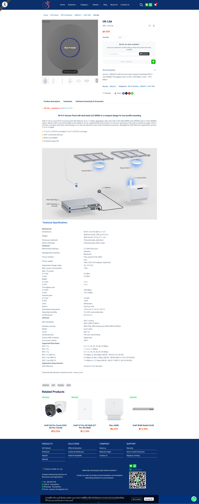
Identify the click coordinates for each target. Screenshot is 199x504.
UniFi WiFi (87, 15)
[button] (141, 5)
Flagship (61, 385)
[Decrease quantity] (116, 37)
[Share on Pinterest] (129, 93)
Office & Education (75, 448)
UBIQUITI (78, 15)
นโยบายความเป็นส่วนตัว (55, 500)
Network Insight (105, 452)
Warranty (130, 448)
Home (46, 15)
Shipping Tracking (133, 456)
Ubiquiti (45, 456)
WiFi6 (68, 385)
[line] (146, 4)
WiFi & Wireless (66, 15)
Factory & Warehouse (76, 452)
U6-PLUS (69, 108)
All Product (54, 15)
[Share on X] (126, 93)
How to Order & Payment (135, 452)
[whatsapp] (150, 4)
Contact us (103, 456)
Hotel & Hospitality (75, 456)
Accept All (148, 499)
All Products (46, 448)
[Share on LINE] (132, 93)
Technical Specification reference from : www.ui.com (62, 372)
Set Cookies (137, 499)
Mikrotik (45, 459)
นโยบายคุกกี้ (69, 500)
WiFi (53, 385)
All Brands (45, 452)
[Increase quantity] (123, 37)
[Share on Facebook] (123, 93)
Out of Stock (126, 61)
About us (103, 448)
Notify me (145, 54)
